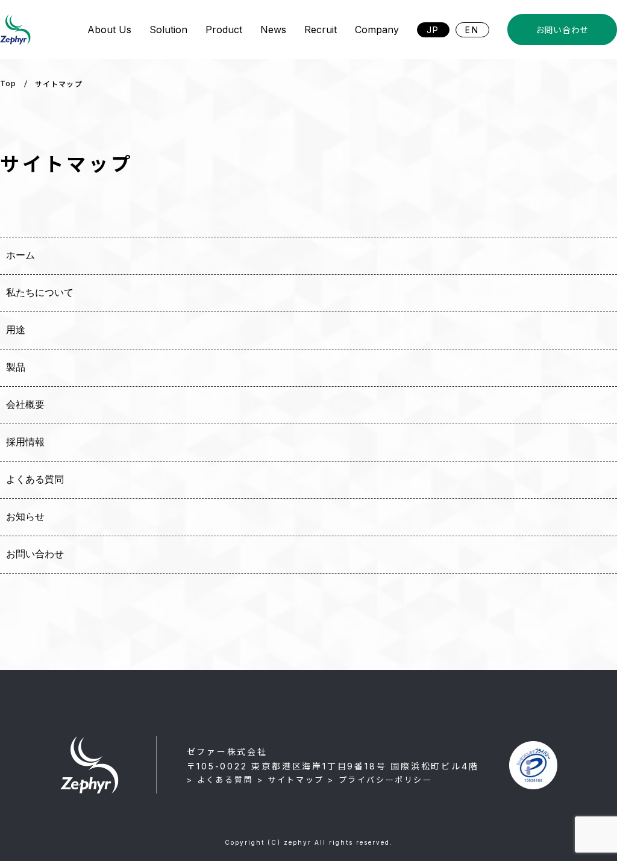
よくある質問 (35, 479)
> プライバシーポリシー (380, 779)
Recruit (320, 29)
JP (433, 30)
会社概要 (25, 404)
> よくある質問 (220, 779)
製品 (15, 367)
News (273, 29)
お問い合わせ (562, 30)
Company (377, 29)
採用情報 (25, 442)
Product (223, 29)
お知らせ (25, 517)
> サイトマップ (290, 779)
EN (472, 30)
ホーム (20, 255)
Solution (168, 29)
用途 (15, 330)
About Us (109, 29)
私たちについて (40, 292)
